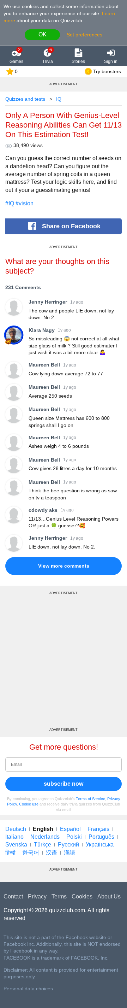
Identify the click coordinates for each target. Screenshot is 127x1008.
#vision (25, 203)
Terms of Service (90, 799)
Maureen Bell (44, 365)
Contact (13, 896)
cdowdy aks (43, 510)
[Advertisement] (63, 664)
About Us (109, 896)
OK (42, 34)
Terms (59, 896)
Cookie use (28, 804)
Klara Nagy (42, 330)
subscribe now (63, 784)
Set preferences (84, 34)
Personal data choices (28, 988)
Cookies (82, 896)
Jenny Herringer (48, 302)
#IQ (9, 203)
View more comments (63, 566)
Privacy (37, 896)
